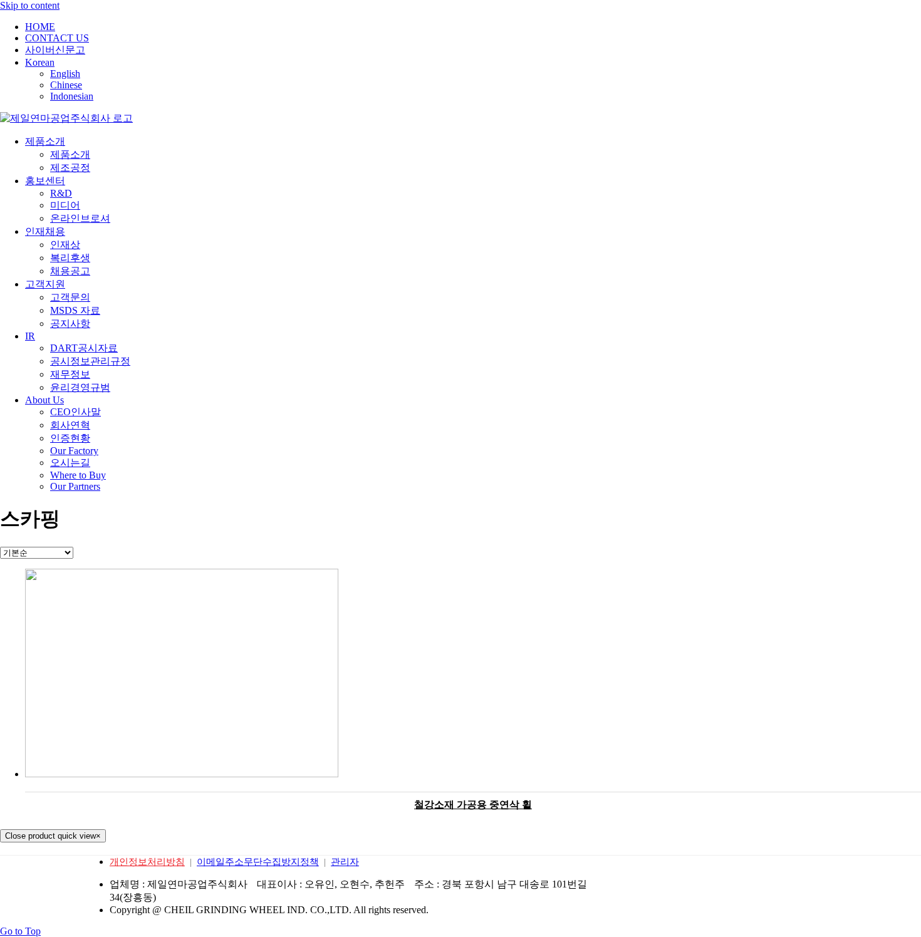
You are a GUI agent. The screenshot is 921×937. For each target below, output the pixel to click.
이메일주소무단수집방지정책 (258, 862)
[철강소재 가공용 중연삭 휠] (473, 674)
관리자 (345, 862)
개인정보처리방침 (147, 862)
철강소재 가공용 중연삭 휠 (473, 804)
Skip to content (30, 5)
